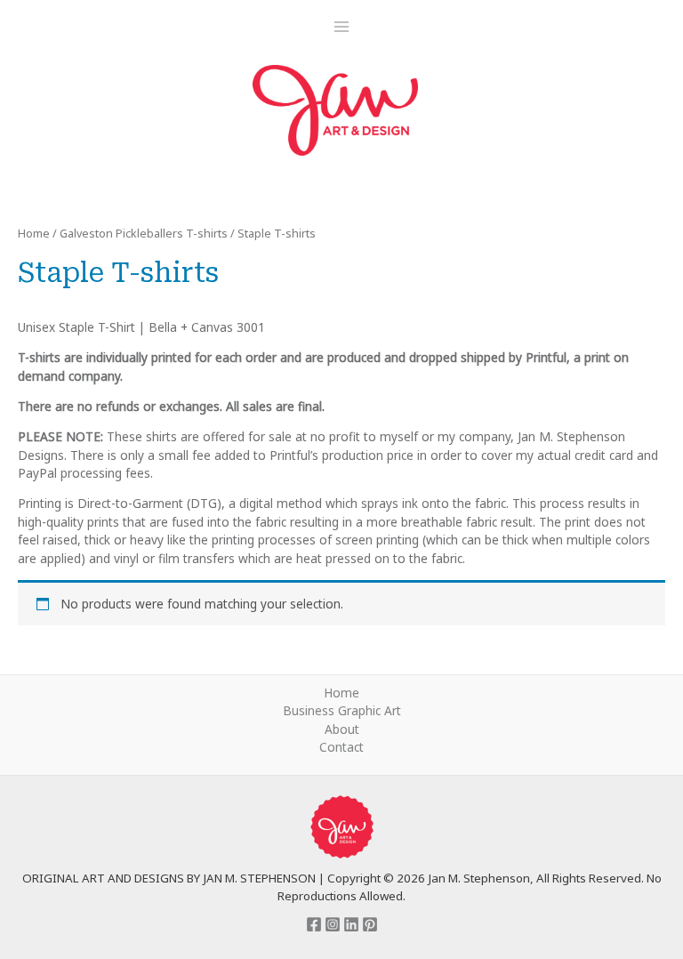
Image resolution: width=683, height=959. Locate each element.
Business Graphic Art (342, 710)
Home (34, 233)
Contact (341, 746)
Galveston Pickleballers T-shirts (144, 233)
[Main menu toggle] (341, 26)
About (342, 729)
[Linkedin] (351, 924)
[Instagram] (333, 924)
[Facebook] (314, 924)
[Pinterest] (370, 924)
